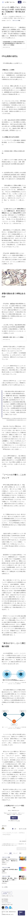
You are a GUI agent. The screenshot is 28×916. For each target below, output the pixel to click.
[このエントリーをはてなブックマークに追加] (10, 907)
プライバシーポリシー (6, 902)
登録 (20, 2)
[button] (3, 829)
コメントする (21, 848)
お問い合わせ (4, 906)
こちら (18, 820)
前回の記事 (6, 27)
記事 (10, 853)
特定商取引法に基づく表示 (7, 904)
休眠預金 (12, 303)
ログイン (24, 2)
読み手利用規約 (5, 901)
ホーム (6, 853)
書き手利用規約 (5, 899)
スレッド (15, 853)
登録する (14, 818)
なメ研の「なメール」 (10, 2)
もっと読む (5, 887)
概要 (20, 853)
